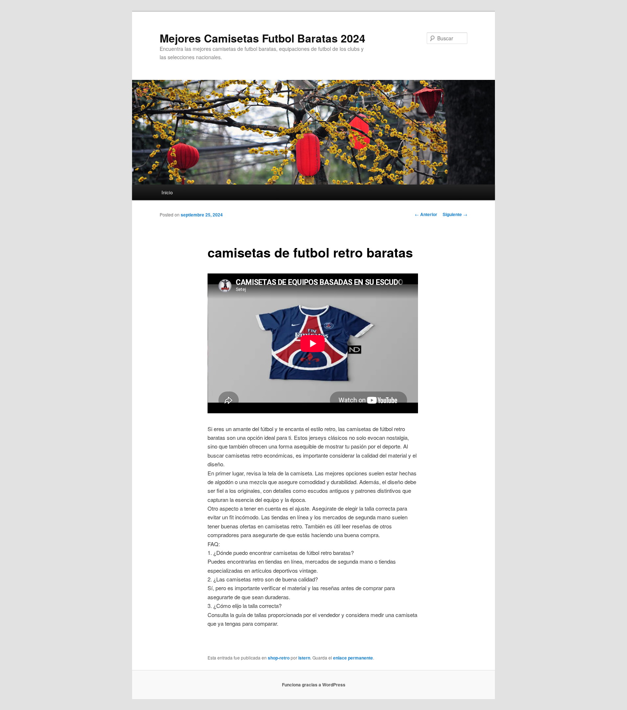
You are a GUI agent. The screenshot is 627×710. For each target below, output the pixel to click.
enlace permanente (353, 657)
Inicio (167, 192)
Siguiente (455, 214)
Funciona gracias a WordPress (313, 684)
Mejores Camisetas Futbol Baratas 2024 (262, 38)
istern (304, 657)
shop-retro (279, 657)
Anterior (426, 214)
